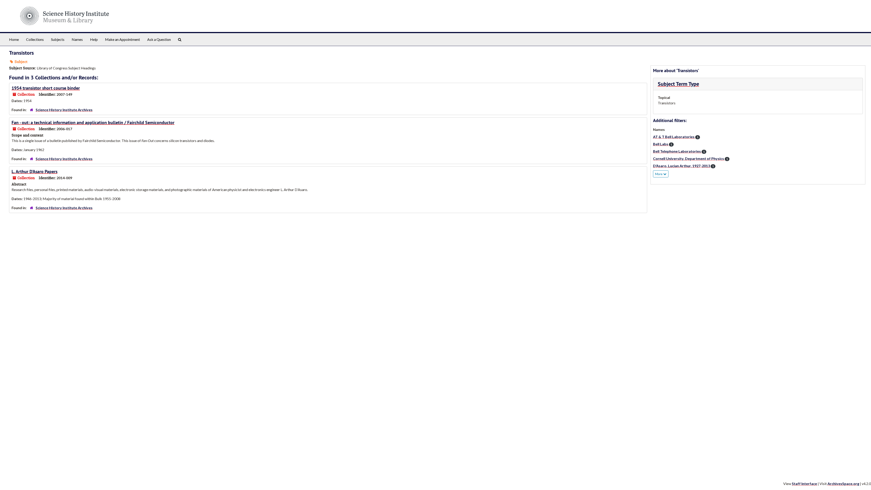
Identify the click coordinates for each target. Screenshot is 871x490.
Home (14, 39)
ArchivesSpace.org (843, 483)
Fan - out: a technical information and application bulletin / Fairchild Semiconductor (93, 122)
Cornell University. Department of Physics (690, 158)
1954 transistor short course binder (46, 88)
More (659, 174)
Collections (35, 39)
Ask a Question (159, 39)
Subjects (57, 39)
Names (77, 39)
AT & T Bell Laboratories (675, 137)
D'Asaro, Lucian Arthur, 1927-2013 (683, 166)
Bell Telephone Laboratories (679, 151)
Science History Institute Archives (64, 110)
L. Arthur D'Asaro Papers (34, 171)
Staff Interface (804, 483)
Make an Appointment (122, 39)
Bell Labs (662, 144)
